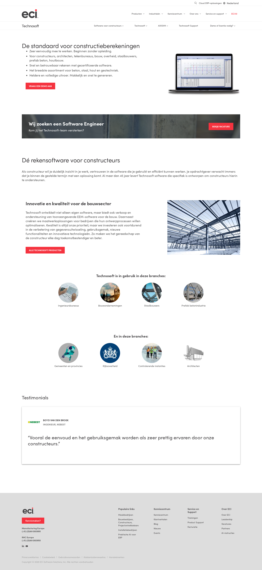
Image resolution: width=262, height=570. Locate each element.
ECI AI (234, 13)
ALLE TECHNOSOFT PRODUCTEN (45, 250)
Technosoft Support (188, 25)
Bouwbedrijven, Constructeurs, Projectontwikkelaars (128, 522)
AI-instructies (228, 533)
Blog (156, 523)
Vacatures (226, 523)
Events (157, 533)
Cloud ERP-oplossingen (210, 3)
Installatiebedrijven (127, 530)
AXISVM (162, 25)
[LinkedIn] (23, 546)
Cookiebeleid (48, 557)
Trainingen (193, 517)
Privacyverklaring (30, 557)
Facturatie (192, 526)
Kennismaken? (33, 520)
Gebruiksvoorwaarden (69, 557)
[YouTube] (27, 546)
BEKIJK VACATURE (221, 126)
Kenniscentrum (161, 514)
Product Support (196, 522)
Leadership (227, 519)
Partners (226, 528)
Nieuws (157, 528)
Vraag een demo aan (40, 86)
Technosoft (30, 26)
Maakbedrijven (125, 514)
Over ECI (226, 514)
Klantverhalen (160, 519)
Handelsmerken (116, 557)
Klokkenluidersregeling (95, 557)
